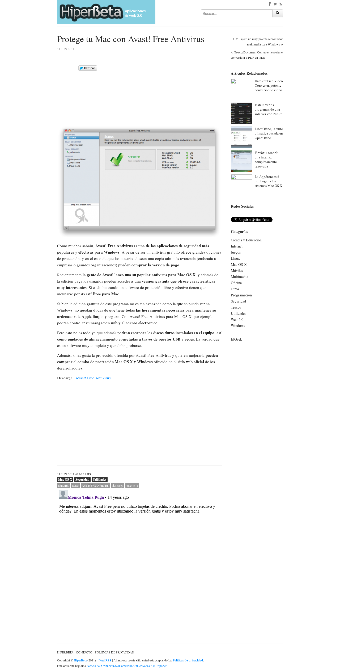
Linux (235, 258)
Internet (237, 246)
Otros (235, 288)
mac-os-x (132, 485)
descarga (117, 485)
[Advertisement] (177, 85)
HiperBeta (65, 652)
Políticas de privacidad (114, 652)
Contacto (84, 652)
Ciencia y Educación (246, 239)
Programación (241, 294)
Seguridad (82, 479)
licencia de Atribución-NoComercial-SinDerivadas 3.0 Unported (127, 666)
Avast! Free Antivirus (93, 377)
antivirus (63, 485)
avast (75, 485)
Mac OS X (65, 479)
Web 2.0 (237, 319)
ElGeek (236, 339)
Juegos (236, 252)
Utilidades (100, 479)
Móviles (237, 270)
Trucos (236, 307)
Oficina (236, 282)
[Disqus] (139, 554)
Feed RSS (105, 660)
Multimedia (239, 276)
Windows (238, 325)
